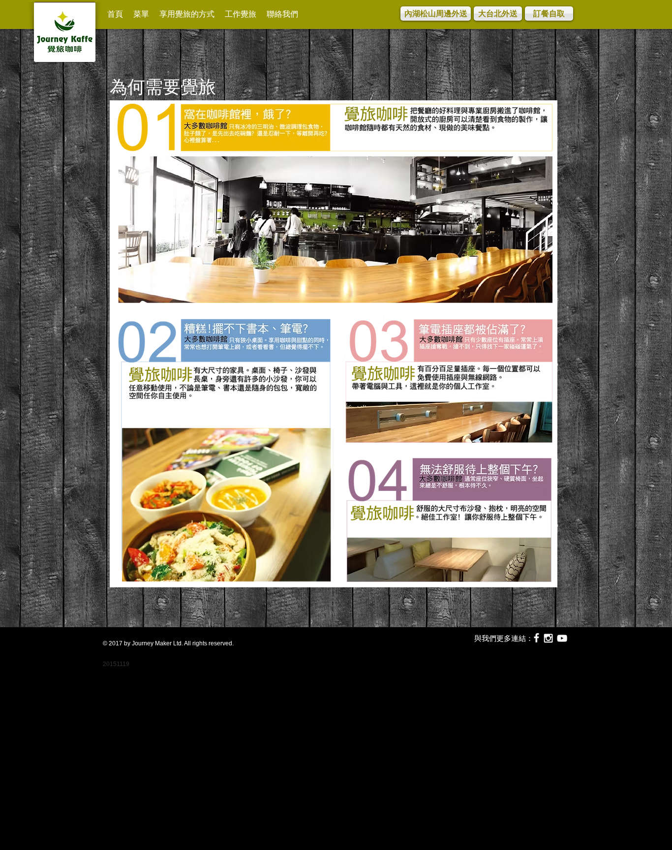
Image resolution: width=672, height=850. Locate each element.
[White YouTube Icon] (562, 638)
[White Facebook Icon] (536, 638)
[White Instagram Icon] (548, 638)
